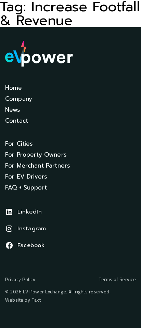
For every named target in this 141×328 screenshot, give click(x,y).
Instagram (31, 228)
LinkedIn (29, 212)
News (13, 109)
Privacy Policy (20, 279)
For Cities (19, 143)
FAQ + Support (26, 187)
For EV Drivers (26, 176)
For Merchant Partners (37, 165)
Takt (36, 299)
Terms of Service (117, 279)
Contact (16, 120)
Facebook (30, 245)
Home (13, 87)
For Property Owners (36, 154)
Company (18, 98)
